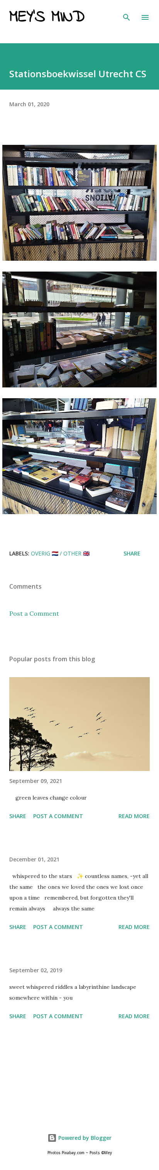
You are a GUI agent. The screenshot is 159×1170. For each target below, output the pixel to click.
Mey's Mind (47, 17)
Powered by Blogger (84, 1137)
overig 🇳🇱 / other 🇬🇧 (60, 553)
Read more (134, 816)
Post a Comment (34, 613)
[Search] (126, 14)
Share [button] (131, 553)
